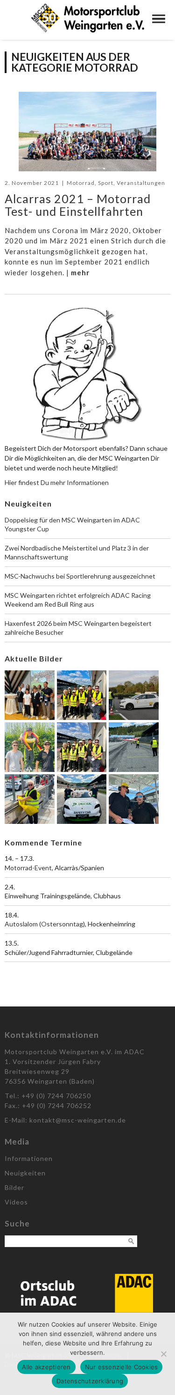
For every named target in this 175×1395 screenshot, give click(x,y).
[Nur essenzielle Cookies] (163, 1353)
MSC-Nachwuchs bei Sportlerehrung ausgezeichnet (80, 576)
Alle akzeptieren (46, 1367)
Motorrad (81, 182)
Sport (105, 182)
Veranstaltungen (141, 182)
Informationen (29, 1158)
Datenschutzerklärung (89, 1381)
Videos (16, 1202)
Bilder (14, 1187)
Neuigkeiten (25, 1173)
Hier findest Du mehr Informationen (57, 482)
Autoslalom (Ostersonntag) (45, 924)
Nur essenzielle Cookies (121, 1367)
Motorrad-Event (28, 868)
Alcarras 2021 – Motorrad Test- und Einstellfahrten (78, 205)
